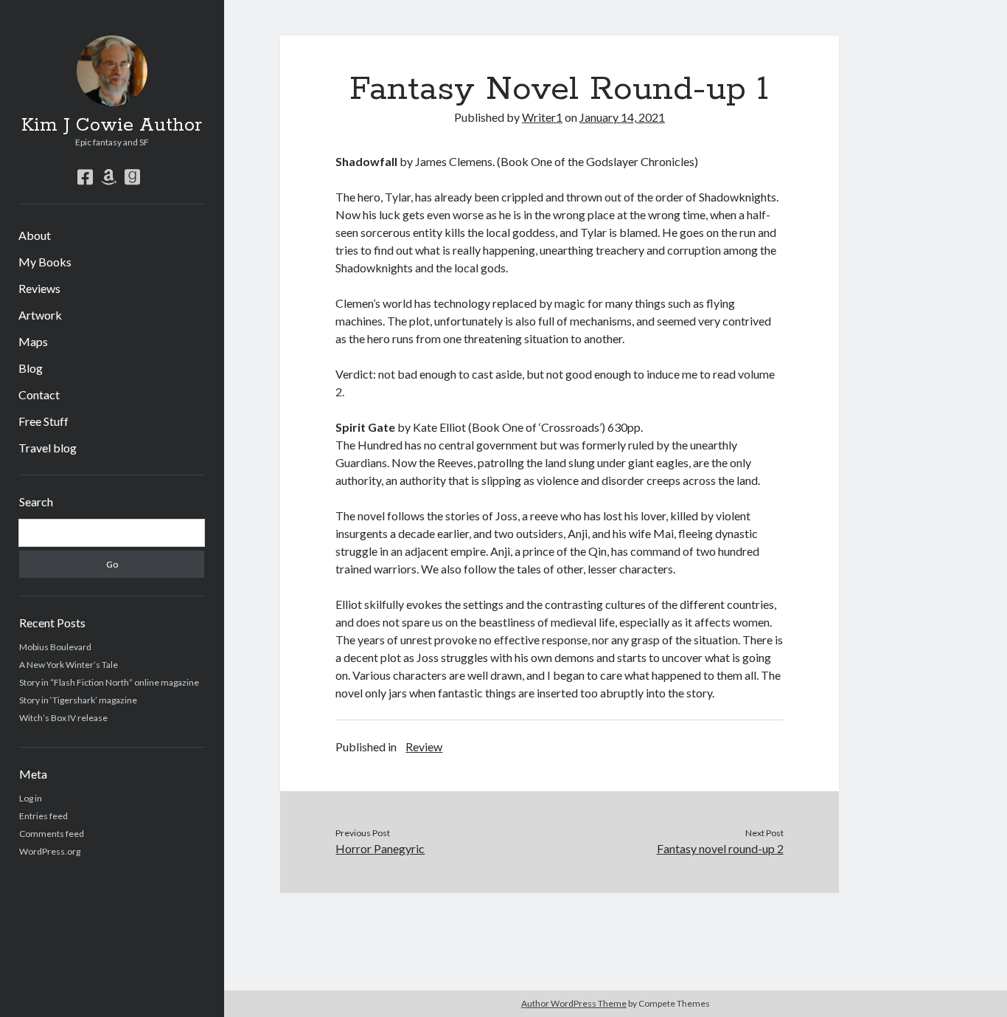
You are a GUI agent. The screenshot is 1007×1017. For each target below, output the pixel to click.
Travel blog (47, 448)
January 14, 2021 (622, 117)
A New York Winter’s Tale (68, 664)
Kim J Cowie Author (111, 125)
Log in (30, 798)
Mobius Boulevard (55, 646)
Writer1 (542, 117)
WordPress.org (49, 851)
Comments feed (51, 833)
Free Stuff (43, 421)
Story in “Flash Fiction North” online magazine (109, 682)
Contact (39, 394)
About (34, 235)
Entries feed (43, 815)
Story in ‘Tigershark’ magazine (78, 700)
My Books (45, 262)
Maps (33, 341)
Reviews (39, 288)
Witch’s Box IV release (63, 717)
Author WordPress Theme (574, 1003)
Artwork (40, 315)
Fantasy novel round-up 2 (720, 848)
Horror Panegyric (380, 848)
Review (423, 747)
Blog (30, 368)
